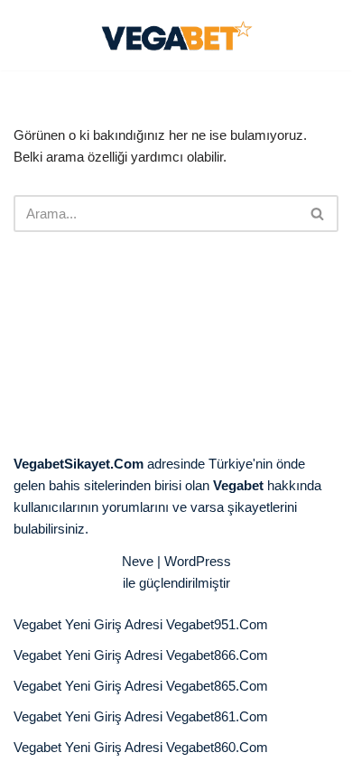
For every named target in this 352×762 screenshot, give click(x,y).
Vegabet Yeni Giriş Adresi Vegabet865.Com (141, 685)
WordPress (197, 561)
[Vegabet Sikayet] (176, 35)
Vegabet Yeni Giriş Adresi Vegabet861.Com (141, 716)
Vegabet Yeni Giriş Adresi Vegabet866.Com (141, 655)
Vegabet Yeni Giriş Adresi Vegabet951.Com (141, 624)
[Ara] (318, 213)
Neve (137, 561)
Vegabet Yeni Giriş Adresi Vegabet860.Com (141, 747)
